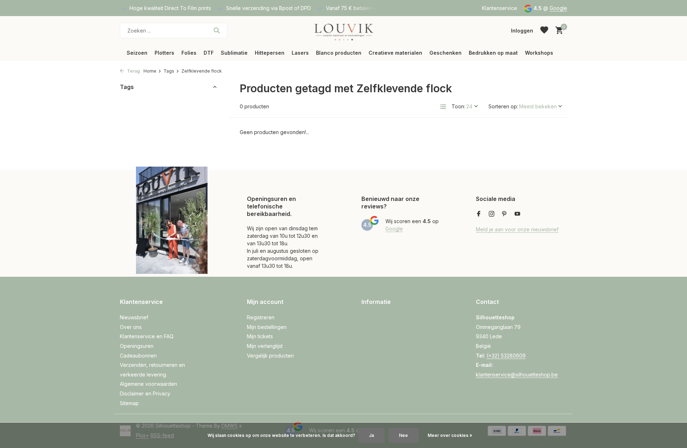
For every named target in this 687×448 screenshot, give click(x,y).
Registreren (260, 317)
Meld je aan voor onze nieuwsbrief (517, 229)
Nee (403, 435)
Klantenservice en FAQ (147, 336)
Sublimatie (234, 53)
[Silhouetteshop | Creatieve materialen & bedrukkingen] (343, 30)
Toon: (458, 106)
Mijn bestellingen (267, 327)
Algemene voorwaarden (148, 384)
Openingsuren (137, 346)
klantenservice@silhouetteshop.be (517, 374)
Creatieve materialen (395, 53)
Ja (371, 435)
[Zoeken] (216, 30)
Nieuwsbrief (134, 317)
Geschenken (445, 53)
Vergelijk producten (270, 356)
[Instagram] (491, 214)
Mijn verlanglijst (265, 346)
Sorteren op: (503, 106)
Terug (133, 71)
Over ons (131, 327)
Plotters (164, 53)
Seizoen (137, 53)
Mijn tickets (260, 336)
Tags (169, 71)
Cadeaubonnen (138, 356)
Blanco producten (338, 53)
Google (558, 8)
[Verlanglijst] (544, 30)
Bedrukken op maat (493, 53)
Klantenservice (499, 8)
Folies (188, 53)
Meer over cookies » (450, 435)
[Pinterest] (504, 214)
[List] (443, 106)
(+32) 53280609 (506, 356)
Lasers (300, 53)
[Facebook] (479, 214)
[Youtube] (517, 214)
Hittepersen (269, 53)
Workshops (539, 53)
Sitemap (129, 403)
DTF (209, 53)
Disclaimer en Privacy (145, 393)
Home (149, 71)
